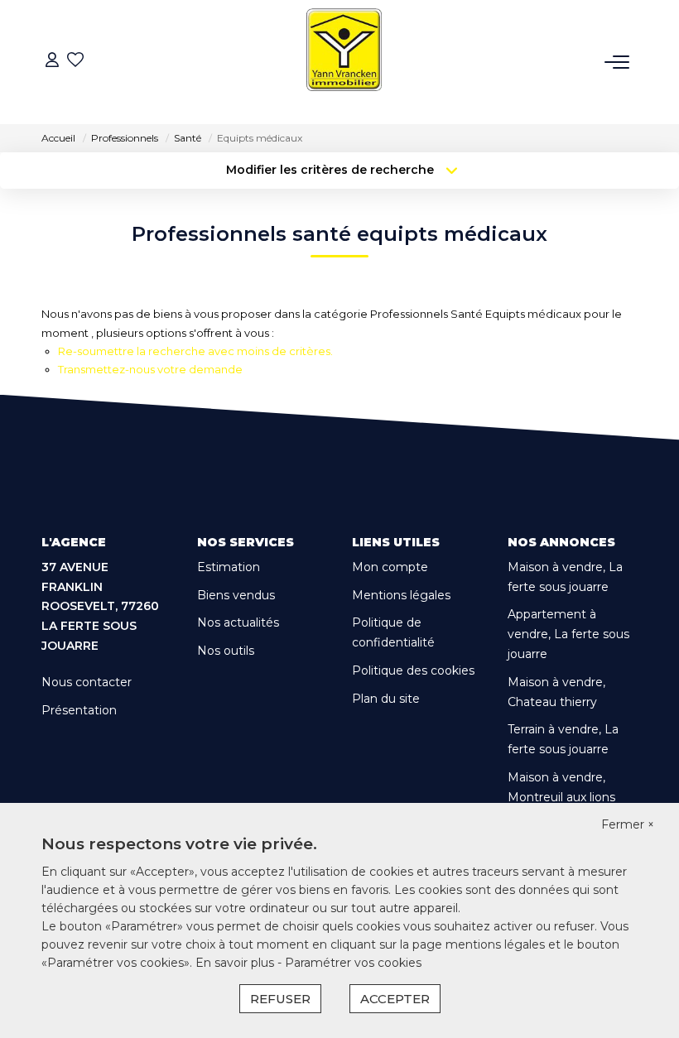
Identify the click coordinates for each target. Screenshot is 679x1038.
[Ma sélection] (75, 61)
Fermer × (627, 824)
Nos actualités (238, 622)
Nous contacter (86, 682)
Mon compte (390, 567)
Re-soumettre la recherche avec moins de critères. (195, 351)
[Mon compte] (52, 61)
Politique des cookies (413, 670)
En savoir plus (236, 962)
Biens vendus (236, 595)
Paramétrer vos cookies (353, 962)
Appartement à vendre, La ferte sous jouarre (568, 634)
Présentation (79, 710)
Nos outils (225, 650)
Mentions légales (401, 595)
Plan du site (386, 698)
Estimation (228, 567)
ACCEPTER (395, 999)
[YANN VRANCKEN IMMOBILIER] (344, 62)
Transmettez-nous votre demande (150, 369)
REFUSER (280, 999)
